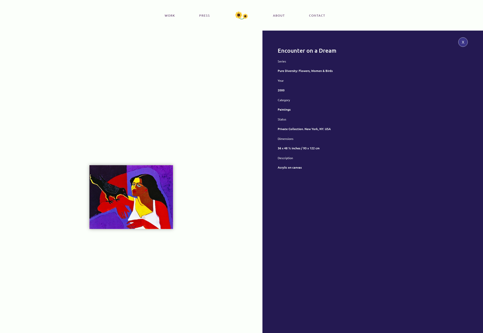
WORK (170, 15)
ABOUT (279, 15)
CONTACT (317, 15)
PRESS (204, 15)
